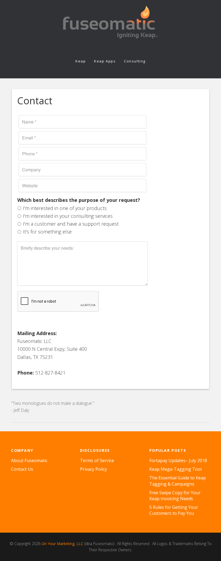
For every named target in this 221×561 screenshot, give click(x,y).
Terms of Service (97, 460)
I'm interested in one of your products (64, 208)
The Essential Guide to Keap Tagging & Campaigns (177, 481)
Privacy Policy (93, 469)
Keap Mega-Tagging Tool (175, 469)
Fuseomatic (110, 22)
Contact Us (22, 469)
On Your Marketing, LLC (63, 543)
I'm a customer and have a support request (70, 224)
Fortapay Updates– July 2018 (178, 460)
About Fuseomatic (29, 460)
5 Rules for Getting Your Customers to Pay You (173, 510)
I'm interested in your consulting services (67, 216)
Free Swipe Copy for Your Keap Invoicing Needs (175, 496)
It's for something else (47, 231)
